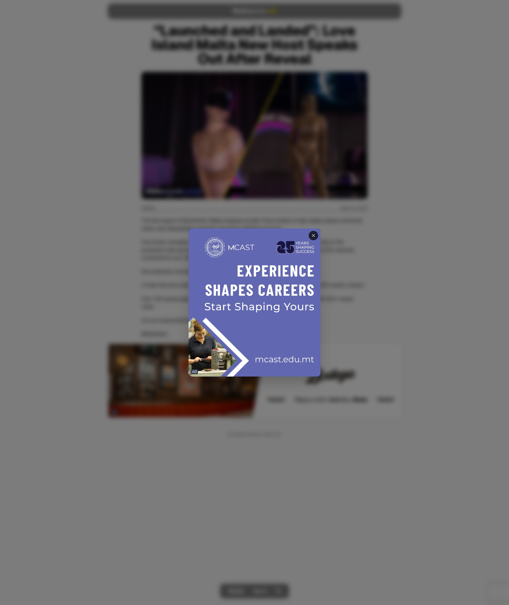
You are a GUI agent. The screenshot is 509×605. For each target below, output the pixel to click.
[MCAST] (254, 302)
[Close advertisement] (313, 235)
